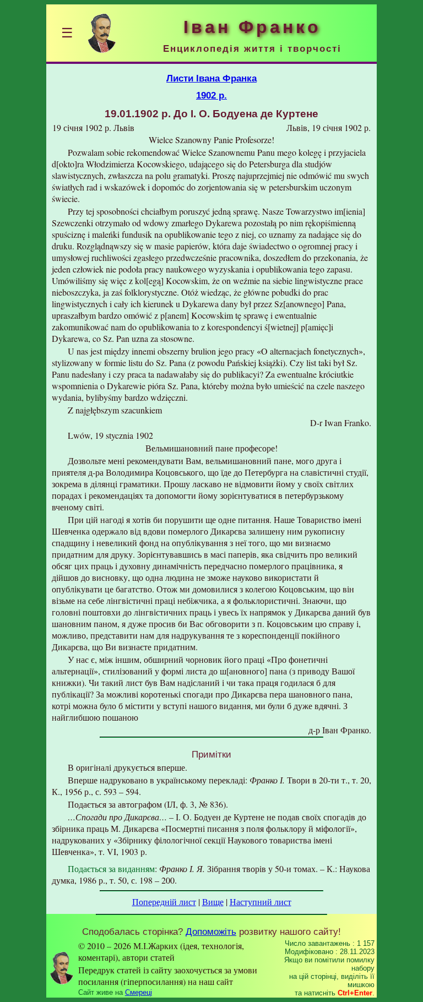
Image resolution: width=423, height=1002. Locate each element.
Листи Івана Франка (211, 78)
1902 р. (211, 95)
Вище (213, 901)
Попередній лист (164, 901)
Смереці (138, 992)
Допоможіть (211, 931)
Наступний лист (260, 901)
